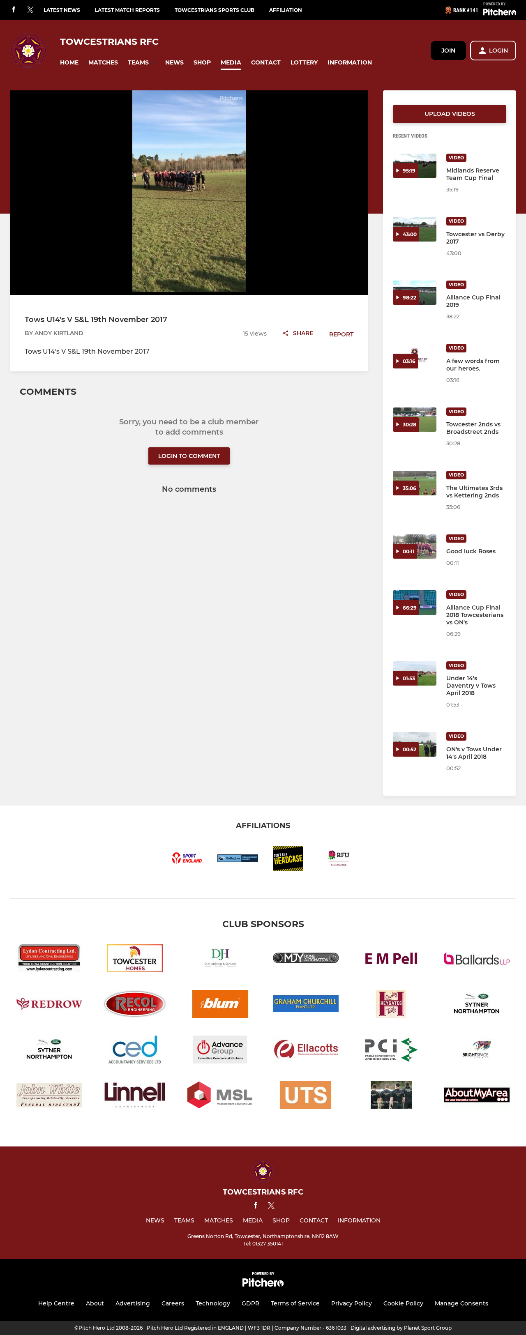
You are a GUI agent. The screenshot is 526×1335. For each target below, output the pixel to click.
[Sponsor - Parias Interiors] (391, 1051)
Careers (172, 1303)
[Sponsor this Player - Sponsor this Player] (391, 1096)
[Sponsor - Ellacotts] (306, 1051)
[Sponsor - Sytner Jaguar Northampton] (477, 1005)
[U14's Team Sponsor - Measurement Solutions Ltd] (220, 1096)
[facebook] (13, 10)
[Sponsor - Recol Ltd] (135, 1005)
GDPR (250, 1303)
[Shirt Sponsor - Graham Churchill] (306, 1005)
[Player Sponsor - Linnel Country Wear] (135, 1096)
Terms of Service (295, 1303)
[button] (69, 63)
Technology (213, 1303)
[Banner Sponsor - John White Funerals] (49, 1096)
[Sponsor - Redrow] (49, 1005)
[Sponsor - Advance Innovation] (220, 1051)
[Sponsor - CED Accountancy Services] (135, 1051)
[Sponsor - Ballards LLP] (477, 959)
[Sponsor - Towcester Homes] (135, 959)
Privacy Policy (351, 1303)
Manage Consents (461, 1303)
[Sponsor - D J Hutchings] (220, 959)
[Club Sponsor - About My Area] (477, 1096)
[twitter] (30, 10)
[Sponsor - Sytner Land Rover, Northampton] (49, 1051)
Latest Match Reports (127, 10)
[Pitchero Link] (499, 13)
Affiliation (285, 10)
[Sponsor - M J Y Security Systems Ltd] (306, 959)
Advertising (132, 1303)
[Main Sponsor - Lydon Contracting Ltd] (49, 959)
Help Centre (56, 1303)
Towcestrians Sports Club (214, 10)
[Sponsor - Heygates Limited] (391, 1005)
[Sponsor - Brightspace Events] (477, 1051)
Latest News (62, 10)
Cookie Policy (403, 1303)
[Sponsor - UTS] (306, 1096)
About (95, 1303)
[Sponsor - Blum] (220, 1005)
